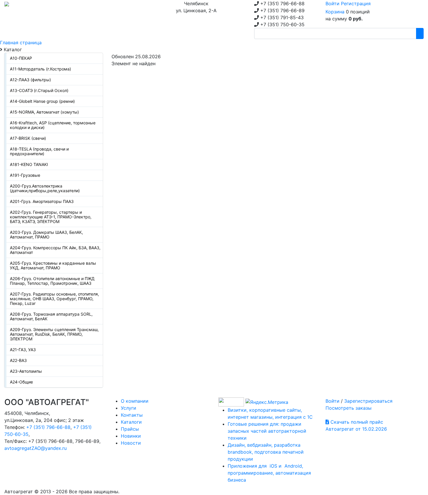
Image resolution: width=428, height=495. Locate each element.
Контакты (132, 415)
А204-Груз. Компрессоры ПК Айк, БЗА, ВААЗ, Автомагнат (55, 250)
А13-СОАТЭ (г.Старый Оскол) (39, 90)
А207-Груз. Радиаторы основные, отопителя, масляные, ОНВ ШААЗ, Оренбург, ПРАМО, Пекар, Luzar (54, 298)
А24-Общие (21, 381)
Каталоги (131, 422)
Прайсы (130, 429)
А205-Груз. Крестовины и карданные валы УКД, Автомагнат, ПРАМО (53, 265)
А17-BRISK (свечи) (28, 138)
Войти (332, 3)
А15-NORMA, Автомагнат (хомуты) (44, 111)
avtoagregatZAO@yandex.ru (35, 448)
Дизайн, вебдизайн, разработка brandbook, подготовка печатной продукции (266, 452)
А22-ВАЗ (18, 360)
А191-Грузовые (25, 175)
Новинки (131, 436)
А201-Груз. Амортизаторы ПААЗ (42, 201)
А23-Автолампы (26, 371)
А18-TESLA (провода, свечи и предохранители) (39, 151)
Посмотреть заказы (349, 408)
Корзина (335, 12)
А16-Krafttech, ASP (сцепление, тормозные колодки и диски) (52, 125)
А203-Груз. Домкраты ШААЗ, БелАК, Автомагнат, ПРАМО (46, 234)
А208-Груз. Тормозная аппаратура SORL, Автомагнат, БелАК (51, 316)
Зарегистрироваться (368, 401)
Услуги (128, 408)
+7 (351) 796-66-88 (48, 427)
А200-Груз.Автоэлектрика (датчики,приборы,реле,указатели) (45, 188)
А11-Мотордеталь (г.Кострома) (40, 68)
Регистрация (356, 3)
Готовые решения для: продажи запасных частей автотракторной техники (267, 431)
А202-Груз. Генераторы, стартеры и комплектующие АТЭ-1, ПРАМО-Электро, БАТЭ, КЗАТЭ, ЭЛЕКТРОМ (50, 217)
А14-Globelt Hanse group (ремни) (42, 101)
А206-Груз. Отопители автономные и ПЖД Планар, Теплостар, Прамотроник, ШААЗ (52, 281)
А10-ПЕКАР (21, 58)
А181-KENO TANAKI (29, 164)
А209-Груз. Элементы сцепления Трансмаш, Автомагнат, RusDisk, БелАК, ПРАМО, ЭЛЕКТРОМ (54, 334)
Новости (131, 443)
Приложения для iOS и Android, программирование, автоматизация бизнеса (269, 473)
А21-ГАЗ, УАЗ (23, 349)
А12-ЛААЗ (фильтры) (30, 79)
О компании (134, 401)
